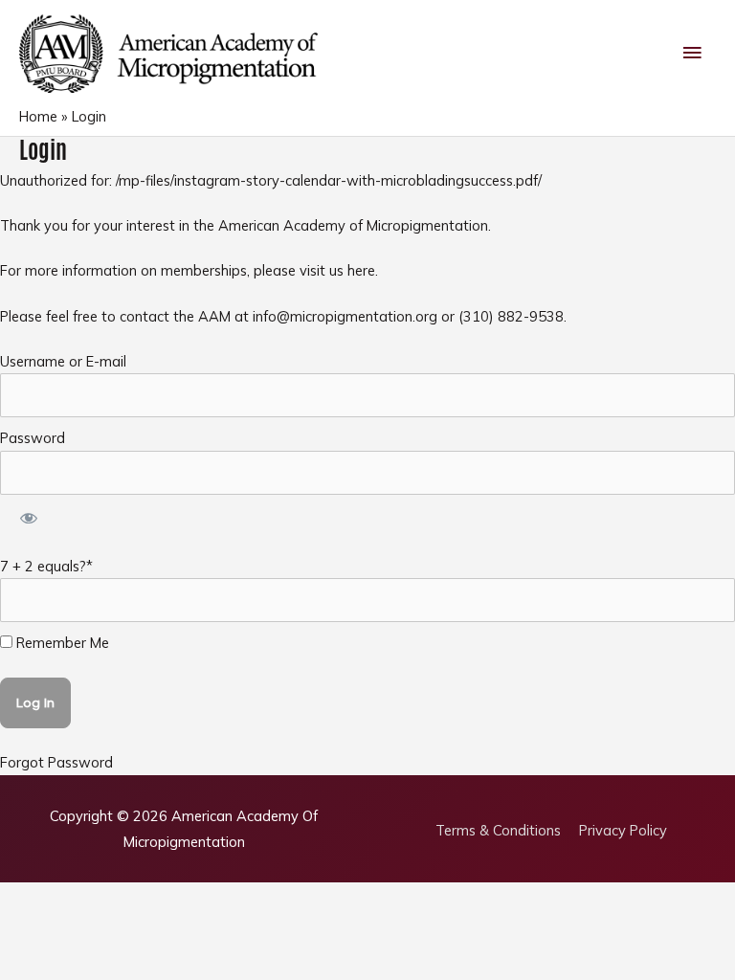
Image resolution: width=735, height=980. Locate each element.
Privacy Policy (623, 830)
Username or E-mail (63, 361)
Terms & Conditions (498, 830)
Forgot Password (56, 762)
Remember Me (60, 643)
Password (32, 438)
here (361, 270)
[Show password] (28, 520)
